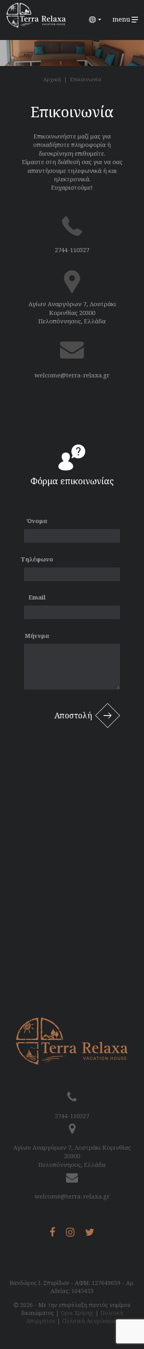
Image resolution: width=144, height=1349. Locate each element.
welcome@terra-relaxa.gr (72, 375)
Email (37, 597)
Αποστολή (73, 715)
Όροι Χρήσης (77, 1313)
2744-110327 (72, 250)
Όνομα (37, 521)
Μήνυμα (37, 635)
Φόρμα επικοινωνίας (72, 481)
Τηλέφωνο (37, 559)
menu (122, 19)
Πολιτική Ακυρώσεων (90, 1321)
